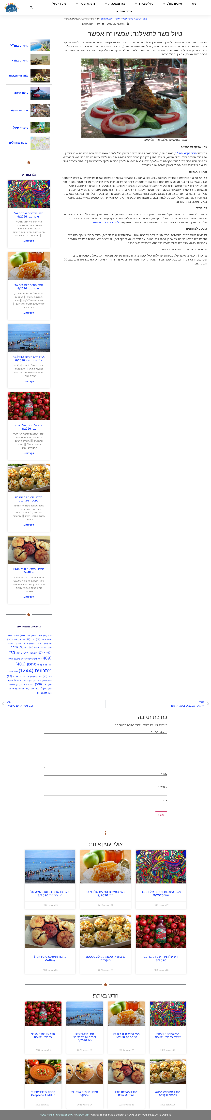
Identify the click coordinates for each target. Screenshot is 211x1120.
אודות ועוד (126, 11)
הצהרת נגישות (47, 1114)
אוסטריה (36, 635)
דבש (39, 643)
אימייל (162, 787)
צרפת (37, 681)
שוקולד (41, 688)
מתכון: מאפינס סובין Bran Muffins (28, 570)
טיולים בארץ (145, 4)
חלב (17, 643)
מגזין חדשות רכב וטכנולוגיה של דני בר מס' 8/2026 (29, 358)
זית (25, 643)
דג (32, 643)
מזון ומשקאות (116, 4)
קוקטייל (27, 680)
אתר (164, 800)
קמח (16, 680)
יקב (33, 652)
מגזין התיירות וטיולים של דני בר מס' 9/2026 (29, 286)
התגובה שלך (159, 731)
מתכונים (35, 670)
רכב (41, 684)
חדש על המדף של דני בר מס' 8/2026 (29, 427)
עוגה (47, 676)
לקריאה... (28, 240)
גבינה (12, 639)
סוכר (13, 671)
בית (194, 4)
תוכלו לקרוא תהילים (186, 153)
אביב (47, 635)
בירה (30, 639)
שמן (29, 688)
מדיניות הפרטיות (64, 1114)
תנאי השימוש (82, 1114)
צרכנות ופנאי (87, 4)
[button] (31, 7)
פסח (25, 676)
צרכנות (47, 680)
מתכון (25, 664)
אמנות (41, 639)
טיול (23, 647)
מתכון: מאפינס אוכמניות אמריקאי (84, 1093)
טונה (43, 647)
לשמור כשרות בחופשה (106, 222)
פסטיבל (14, 676)
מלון (42, 664)
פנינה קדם (36, 676)
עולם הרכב (21, 93)
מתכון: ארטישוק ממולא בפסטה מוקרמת (28, 499)
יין (41, 652)
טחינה (34, 647)
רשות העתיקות (25, 684)
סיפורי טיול (59, 4)
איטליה (25, 635)
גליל (48, 643)
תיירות (18, 688)
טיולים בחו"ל (174, 4)
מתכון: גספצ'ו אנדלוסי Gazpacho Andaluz (43, 1093)
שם (164, 773)
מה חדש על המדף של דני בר (27, 659)
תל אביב (42, 693)
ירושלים (22, 652)
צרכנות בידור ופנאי (131, 18)
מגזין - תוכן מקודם (110, 18)
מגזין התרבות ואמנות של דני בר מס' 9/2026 (28, 215)
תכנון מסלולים (18, 142)
